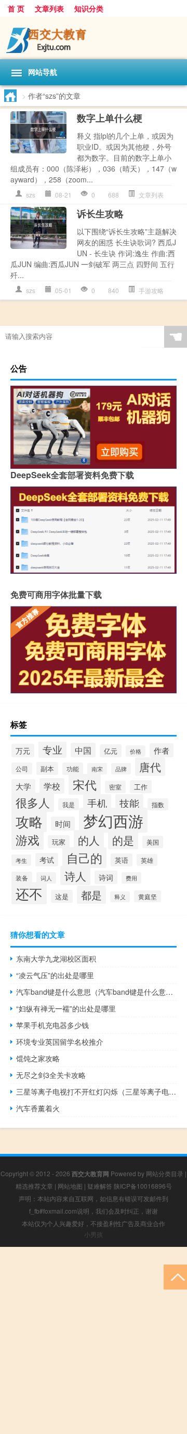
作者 (161, 750)
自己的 (84, 857)
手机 (97, 803)
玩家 (58, 842)
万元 (23, 750)
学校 (52, 786)
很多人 (33, 802)
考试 (46, 859)
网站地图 (70, 1185)
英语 (121, 860)
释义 (120, 897)
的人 (89, 840)
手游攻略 (151, 290)
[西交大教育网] (93, 38)
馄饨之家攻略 (38, 1058)
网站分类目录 (164, 1173)
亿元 (110, 751)
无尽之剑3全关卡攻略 (51, 1075)
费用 (131, 878)
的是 (123, 840)
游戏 (27, 839)
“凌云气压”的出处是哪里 (55, 975)
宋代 (85, 784)
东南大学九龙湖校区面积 (56, 958)
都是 (91, 894)
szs (30, 194)
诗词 (106, 877)
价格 (135, 751)
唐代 (150, 766)
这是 (62, 896)
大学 (23, 786)
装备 (22, 877)
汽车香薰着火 (38, 1108)
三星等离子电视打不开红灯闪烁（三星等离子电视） (96, 1091)
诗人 (75, 875)
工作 (141, 787)
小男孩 (93, 1234)
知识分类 (88, 8)
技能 (129, 803)
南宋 (97, 769)
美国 (152, 842)
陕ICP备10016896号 (143, 1185)
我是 (68, 804)
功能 (72, 768)
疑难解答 (99, 1185)
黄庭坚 (147, 896)
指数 (158, 804)
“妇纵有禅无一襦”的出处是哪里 (66, 1008)
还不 (29, 893)
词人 (46, 878)
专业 (52, 749)
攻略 (29, 821)
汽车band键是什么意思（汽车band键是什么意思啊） (96, 991)
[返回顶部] (175, 1276)
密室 (115, 787)
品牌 (121, 769)
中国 (83, 750)
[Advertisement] (93, 1340)
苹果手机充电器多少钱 (52, 1025)
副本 (47, 768)
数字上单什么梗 (109, 118)
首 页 (16, 8)
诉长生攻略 (100, 213)
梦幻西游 (113, 820)
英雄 (147, 860)
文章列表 (49, 8)
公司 (22, 768)
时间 (63, 823)
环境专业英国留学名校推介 (59, 1041)
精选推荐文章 (34, 1185)
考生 (21, 860)
